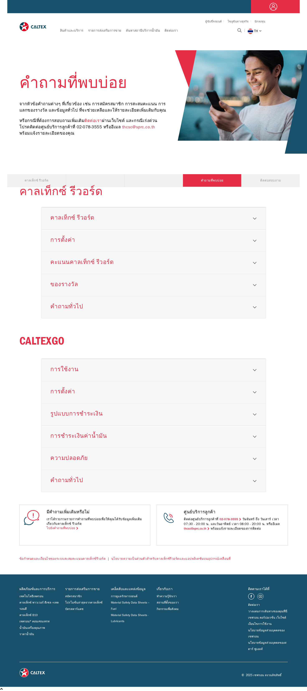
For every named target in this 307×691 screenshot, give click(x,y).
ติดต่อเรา (171, 30)
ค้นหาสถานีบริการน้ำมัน (143, 30)
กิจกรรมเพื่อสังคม (168, 609)
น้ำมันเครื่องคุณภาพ (32, 628)
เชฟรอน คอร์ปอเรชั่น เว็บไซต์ (267, 617)
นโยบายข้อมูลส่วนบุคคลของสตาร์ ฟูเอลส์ (267, 646)
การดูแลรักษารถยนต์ (124, 596)
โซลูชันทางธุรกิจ (238, 21)
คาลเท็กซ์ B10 (28, 615)
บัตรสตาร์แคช (74, 609)
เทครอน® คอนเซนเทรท (34, 621)
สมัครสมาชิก (73, 596)
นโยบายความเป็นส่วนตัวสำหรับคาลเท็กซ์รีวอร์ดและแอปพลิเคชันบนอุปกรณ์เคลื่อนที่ (171, 559)
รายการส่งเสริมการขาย (104, 30)
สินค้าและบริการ (72, 30)
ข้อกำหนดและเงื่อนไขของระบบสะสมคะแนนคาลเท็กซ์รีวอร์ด (62, 559)
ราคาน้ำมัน (26, 634)
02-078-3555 (228, 519)
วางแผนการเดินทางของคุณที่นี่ (267, 611)
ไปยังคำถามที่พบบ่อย (61, 528)
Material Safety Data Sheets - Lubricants (129, 618)
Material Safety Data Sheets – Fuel (130, 605)
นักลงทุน (260, 21)
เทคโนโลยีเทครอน (31, 596)
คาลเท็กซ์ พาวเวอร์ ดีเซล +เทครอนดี (39, 605)
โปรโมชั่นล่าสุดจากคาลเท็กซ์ (84, 602)
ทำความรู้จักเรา (167, 596)
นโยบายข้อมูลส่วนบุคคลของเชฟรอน (266, 633)
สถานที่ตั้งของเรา (168, 602)
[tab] (154, 218)
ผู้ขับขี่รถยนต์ (213, 21)
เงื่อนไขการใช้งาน (260, 624)
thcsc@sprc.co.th (138, 127)
